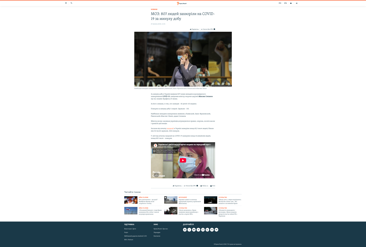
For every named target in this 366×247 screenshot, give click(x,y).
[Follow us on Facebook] (185, 229)
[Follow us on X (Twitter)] (189, 229)
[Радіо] (297, 3)
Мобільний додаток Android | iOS (135, 236)
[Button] (194, 29)
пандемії (170, 128)
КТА (285, 3)
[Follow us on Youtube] (194, 229)
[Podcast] (212, 229)
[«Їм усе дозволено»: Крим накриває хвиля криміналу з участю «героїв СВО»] (170, 210)
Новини (154, 9)
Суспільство (223, 197)
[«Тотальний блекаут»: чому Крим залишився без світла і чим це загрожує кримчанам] (130, 210)
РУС (280, 3)
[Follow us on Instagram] (203, 229)
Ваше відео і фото (130, 229)
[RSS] (207, 229)
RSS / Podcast (128, 240)
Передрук (157, 232)
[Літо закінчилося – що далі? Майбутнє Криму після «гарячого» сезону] (130, 200)
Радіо (126, 232)
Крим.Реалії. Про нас (161, 229)
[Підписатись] (216, 229)
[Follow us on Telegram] (198, 229)
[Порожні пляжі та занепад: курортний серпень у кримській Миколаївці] (170, 200)
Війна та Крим (143, 197)
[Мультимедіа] (291, 3)
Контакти (157, 236)
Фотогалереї (183, 197)
